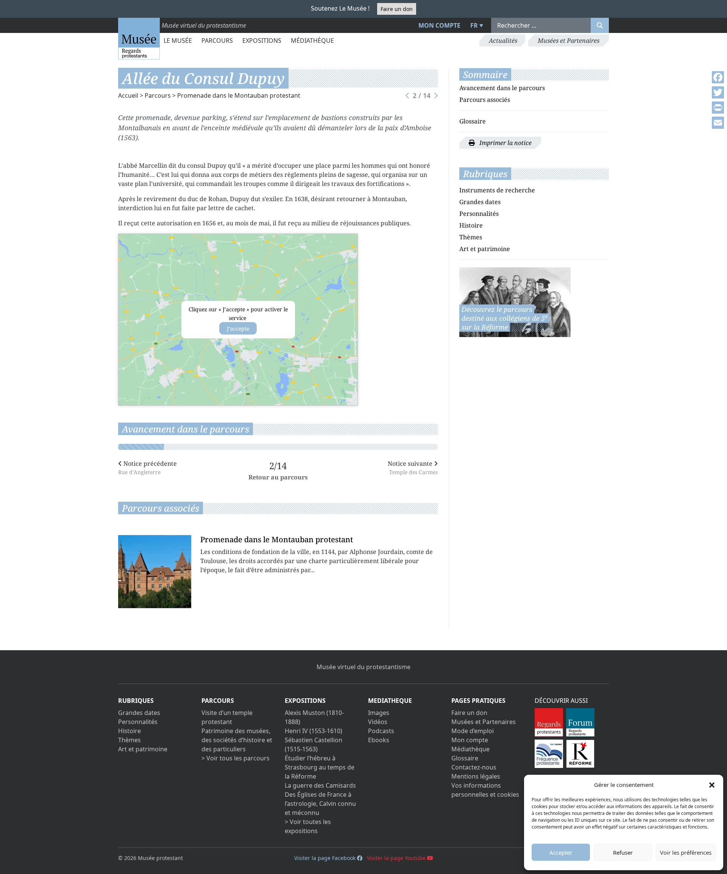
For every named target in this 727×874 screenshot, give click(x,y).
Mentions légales (475, 776)
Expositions (261, 40)
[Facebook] (717, 77)
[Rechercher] (600, 25)
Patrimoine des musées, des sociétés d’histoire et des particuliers (236, 740)
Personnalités (479, 213)
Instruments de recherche (497, 190)
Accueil (128, 95)
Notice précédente (147, 466)
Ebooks (378, 740)
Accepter (560, 852)
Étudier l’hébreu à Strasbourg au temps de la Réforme (319, 767)
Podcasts (381, 731)
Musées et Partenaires (568, 40)
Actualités (503, 40)
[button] (712, 784)
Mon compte (439, 25)
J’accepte (238, 328)
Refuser (623, 852)
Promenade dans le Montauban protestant (238, 95)
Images (378, 713)
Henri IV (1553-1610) (313, 731)
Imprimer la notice (505, 143)
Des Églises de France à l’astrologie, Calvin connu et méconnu (320, 803)
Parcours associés (484, 99)
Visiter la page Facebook (325, 858)
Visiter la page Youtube (397, 858)
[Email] (717, 122)
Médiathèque (312, 40)
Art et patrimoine (484, 249)
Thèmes (470, 237)
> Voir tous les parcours (235, 758)
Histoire (471, 225)
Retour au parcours (278, 477)
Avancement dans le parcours (502, 88)
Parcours (217, 40)
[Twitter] (717, 92)
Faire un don (397, 8)
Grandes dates (480, 202)
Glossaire (472, 121)
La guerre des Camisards (320, 785)
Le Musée (178, 40)
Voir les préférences (685, 852)
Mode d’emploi (472, 731)
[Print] (717, 107)
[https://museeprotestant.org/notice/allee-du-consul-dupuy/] (515, 301)
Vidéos (377, 722)
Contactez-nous (473, 767)
